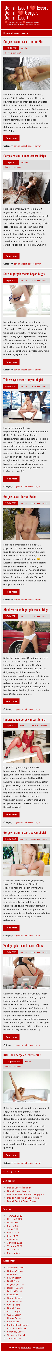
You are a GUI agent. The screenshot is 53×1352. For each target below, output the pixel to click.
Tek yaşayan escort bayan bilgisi (23, 379)
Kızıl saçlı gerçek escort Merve (22, 1054)
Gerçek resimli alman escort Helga (24, 155)
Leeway (40, 1347)
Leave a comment (13, 53)
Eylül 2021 (12, 1239)
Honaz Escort (14, 1318)
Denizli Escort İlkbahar (19, 1187)
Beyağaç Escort (15, 1284)
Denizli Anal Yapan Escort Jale (23, 1197)
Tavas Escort (14, 1338)
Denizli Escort (14, 1308)
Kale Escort (13, 1321)
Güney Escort (14, 1314)
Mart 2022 (13, 1225)
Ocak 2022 (13, 1232)
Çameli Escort (14, 1298)
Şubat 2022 (13, 1229)
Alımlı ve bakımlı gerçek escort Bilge (25, 609)
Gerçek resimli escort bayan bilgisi (24, 832)
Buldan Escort (14, 1291)
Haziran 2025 (14, 1219)
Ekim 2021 (12, 1236)
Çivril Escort (13, 1304)
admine (24, 48)
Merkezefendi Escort (18, 1324)
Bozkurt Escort (15, 1287)
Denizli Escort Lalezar (18, 1191)
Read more (11, 138)
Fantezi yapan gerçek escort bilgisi (24, 719)
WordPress (26, 1347)
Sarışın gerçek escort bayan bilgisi (24, 273)
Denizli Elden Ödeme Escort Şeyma (25, 1194)
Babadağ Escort (15, 1271)
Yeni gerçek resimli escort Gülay (23, 945)
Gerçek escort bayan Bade (19, 496)
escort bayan (34, 146)
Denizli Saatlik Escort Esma (21, 1201)
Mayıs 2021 (13, 1252)
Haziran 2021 (14, 1249)
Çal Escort (12, 1294)
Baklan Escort (14, 1274)
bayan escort (20, 146)
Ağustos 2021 (14, 1242)
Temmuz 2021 (14, 1246)
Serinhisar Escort (16, 1335)
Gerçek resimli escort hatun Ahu (23, 41)
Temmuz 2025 (14, 1215)
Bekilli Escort (14, 1281)
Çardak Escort (14, 1301)
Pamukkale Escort (16, 1328)
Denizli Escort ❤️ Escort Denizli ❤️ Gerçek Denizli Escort (26, 12)
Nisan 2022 (13, 1222)
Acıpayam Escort (16, 1267)
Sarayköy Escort (15, 1331)
